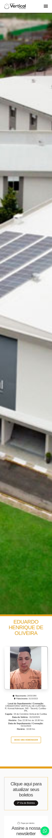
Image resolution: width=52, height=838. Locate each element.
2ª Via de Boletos (26, 803)
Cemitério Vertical (15, 6)
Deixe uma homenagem (26, 740)
